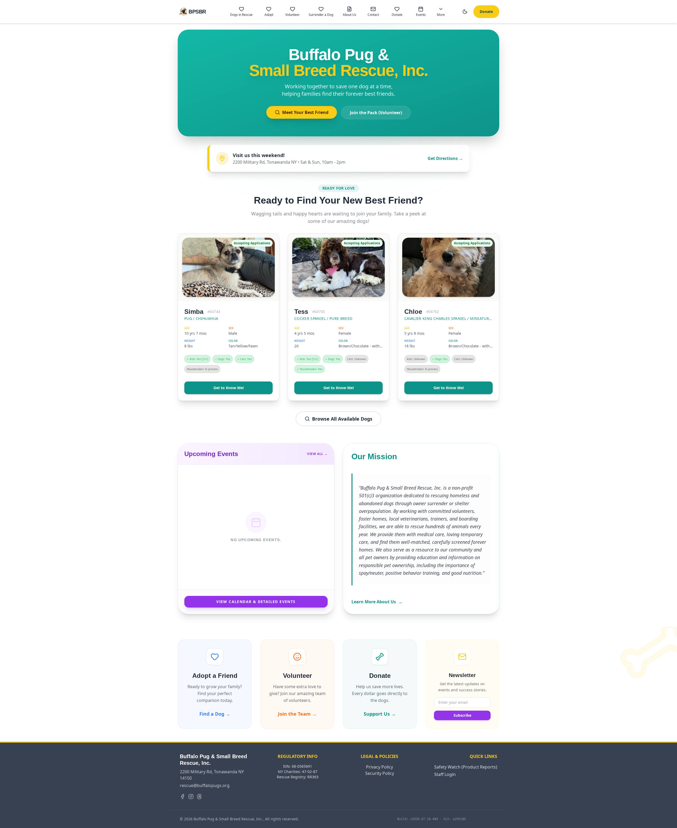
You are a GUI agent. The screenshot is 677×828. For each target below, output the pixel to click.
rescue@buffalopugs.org (205, 785)
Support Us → (380, 714)
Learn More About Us (377, 602)
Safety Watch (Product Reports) (465, 767)
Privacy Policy (379, 767)
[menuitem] (241, 11)
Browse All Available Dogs (342, 419)
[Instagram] (191, 796)
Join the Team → (297, 714)
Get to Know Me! (228, 387)
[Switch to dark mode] (465, 11)
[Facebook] (182, 796)
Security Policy (379, 773)
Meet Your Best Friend (305, 112)
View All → (317, 454)
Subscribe (462, 715)
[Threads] (199, 796)
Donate (486, 11)
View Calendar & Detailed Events (255, 601)
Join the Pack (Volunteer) (376, 113)
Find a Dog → (214, 714)
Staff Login (445, 774)
